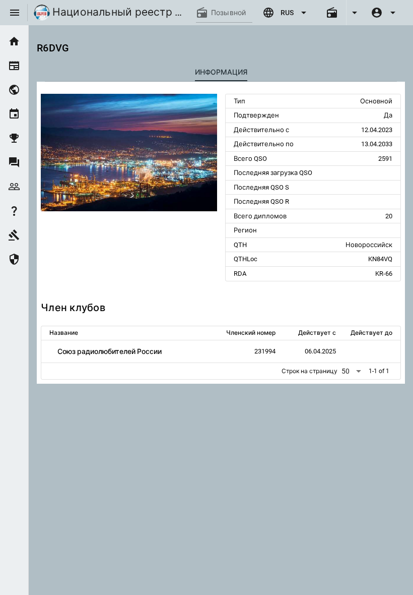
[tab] (221, 72)
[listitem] (14, 41)
